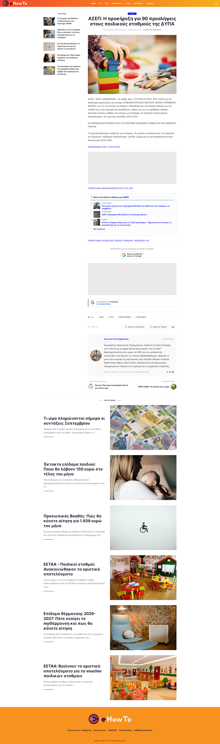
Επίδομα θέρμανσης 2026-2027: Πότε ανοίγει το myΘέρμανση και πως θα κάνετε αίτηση (70, 621)
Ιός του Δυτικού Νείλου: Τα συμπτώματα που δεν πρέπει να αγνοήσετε (68, 46)
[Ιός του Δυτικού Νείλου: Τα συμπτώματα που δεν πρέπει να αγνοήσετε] (49, 46)
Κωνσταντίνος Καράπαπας (152, 30)
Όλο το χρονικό (99, 229)
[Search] (216, 3)
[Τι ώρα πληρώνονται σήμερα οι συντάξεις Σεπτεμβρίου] (143, 427)
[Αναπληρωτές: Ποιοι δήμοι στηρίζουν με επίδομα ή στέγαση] (49, 58)
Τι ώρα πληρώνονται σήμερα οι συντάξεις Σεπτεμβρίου (74, 421)
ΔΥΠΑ (111, 317)
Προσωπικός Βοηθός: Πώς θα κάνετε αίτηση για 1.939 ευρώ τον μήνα (73, 521)
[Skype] (172, 372)
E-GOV (132, 13)
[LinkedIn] (170, 372)
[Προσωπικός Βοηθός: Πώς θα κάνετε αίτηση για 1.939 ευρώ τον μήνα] (143, 527)
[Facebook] (167, 372)
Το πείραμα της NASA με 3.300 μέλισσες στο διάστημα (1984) (67, 21)
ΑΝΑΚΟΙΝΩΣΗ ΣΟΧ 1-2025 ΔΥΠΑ (104, 147)
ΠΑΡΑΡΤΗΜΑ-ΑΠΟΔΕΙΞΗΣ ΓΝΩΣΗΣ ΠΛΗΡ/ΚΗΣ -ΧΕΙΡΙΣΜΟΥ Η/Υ (119, 240)
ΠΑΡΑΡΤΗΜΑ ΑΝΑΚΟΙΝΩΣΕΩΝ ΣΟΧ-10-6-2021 (110, 188)
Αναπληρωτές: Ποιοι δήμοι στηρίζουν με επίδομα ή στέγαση (68, 57)
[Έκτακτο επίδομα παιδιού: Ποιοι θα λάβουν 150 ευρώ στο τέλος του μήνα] (143, 477)
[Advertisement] (132, 168)
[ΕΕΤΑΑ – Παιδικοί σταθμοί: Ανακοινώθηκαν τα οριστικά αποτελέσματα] (143, 577)
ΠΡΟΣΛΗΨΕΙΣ (141, 317)
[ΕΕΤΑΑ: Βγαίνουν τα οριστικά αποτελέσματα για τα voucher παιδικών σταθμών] (143, 677)
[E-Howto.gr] (15, 3)
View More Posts (168, 339)
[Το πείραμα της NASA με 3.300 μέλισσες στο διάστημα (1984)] (49, 21)
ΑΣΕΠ (126, 197)
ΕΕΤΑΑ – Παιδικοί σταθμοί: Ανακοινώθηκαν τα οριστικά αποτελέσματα (72, 569)
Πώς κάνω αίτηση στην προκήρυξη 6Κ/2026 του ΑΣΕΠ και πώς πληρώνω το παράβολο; (136, 207)
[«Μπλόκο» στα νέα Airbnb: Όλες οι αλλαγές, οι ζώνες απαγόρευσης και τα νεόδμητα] (49, 34)
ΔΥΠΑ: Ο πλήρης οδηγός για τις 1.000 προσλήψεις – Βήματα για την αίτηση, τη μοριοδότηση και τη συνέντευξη (136, 223)
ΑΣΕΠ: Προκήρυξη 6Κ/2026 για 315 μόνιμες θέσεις (124, 215)
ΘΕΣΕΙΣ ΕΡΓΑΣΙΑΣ (125, 317)
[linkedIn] (173, 327)
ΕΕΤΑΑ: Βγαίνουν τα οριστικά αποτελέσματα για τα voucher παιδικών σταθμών (73, 671)
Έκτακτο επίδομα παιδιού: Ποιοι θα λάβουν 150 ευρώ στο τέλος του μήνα (73, 469)
